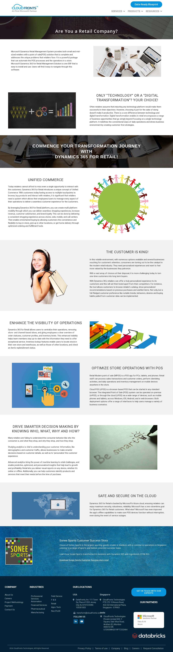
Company (115, 648)
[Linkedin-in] (76, 621)
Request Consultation (153, 648)
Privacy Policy (84, 648)
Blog (126, 648)
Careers (135, 648)
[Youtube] (82, 621)
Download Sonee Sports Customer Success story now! (84, 560)
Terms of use (101, 648)
